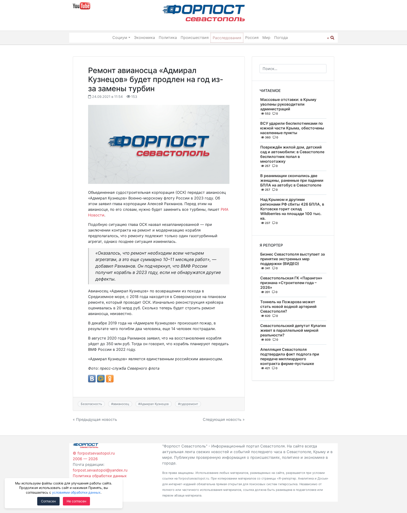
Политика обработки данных (100, 475)
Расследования (227, 37)
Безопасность (91, 404)
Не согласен (76, 501)
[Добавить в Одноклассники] (110, 378)
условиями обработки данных (76, 492)
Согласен (48, 501)
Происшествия (195, 37)
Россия (252, 37)
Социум (119, 37)
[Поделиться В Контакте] (92, 378)
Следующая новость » (224, 419)
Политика (168, 37)
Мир (266, 37)
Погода (281, 37)
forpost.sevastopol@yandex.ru (100, 470)
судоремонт (189, 404)
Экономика (144, 37)
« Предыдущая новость (95, 419)
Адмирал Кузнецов (154, 404)
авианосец (121, 404)
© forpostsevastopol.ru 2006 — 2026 (94, 456)
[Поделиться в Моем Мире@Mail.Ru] (101, 378)
